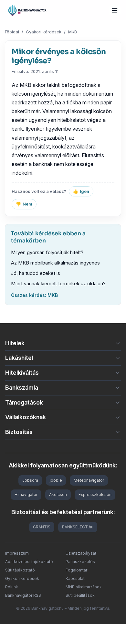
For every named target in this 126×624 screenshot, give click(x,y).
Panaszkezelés (80, 561)
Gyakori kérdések (43, 31)
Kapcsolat (75, 578)
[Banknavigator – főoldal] (27, 10)
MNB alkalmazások (84, 586)
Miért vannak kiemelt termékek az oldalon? (58, 283)
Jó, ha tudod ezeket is (35, 273)
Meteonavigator (89, 480)
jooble (56, 480)
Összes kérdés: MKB (34, 295)
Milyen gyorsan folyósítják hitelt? (47, 252)
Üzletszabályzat (81, 553)
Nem (24, 203)
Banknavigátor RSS (23, 595)
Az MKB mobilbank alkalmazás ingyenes (55, 263)
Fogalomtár (76, 570)
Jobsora (30, 480)
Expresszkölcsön (95, 494)
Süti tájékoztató (20, 570)
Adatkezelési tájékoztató (29, 561)
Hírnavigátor (26, 494)
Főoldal (12, 31)
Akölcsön (58, 494)
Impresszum (17, 553)
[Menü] (115, 10)
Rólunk (11, 586)
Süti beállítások (80, 595)
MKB (72, 31)
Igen (81, 191)
